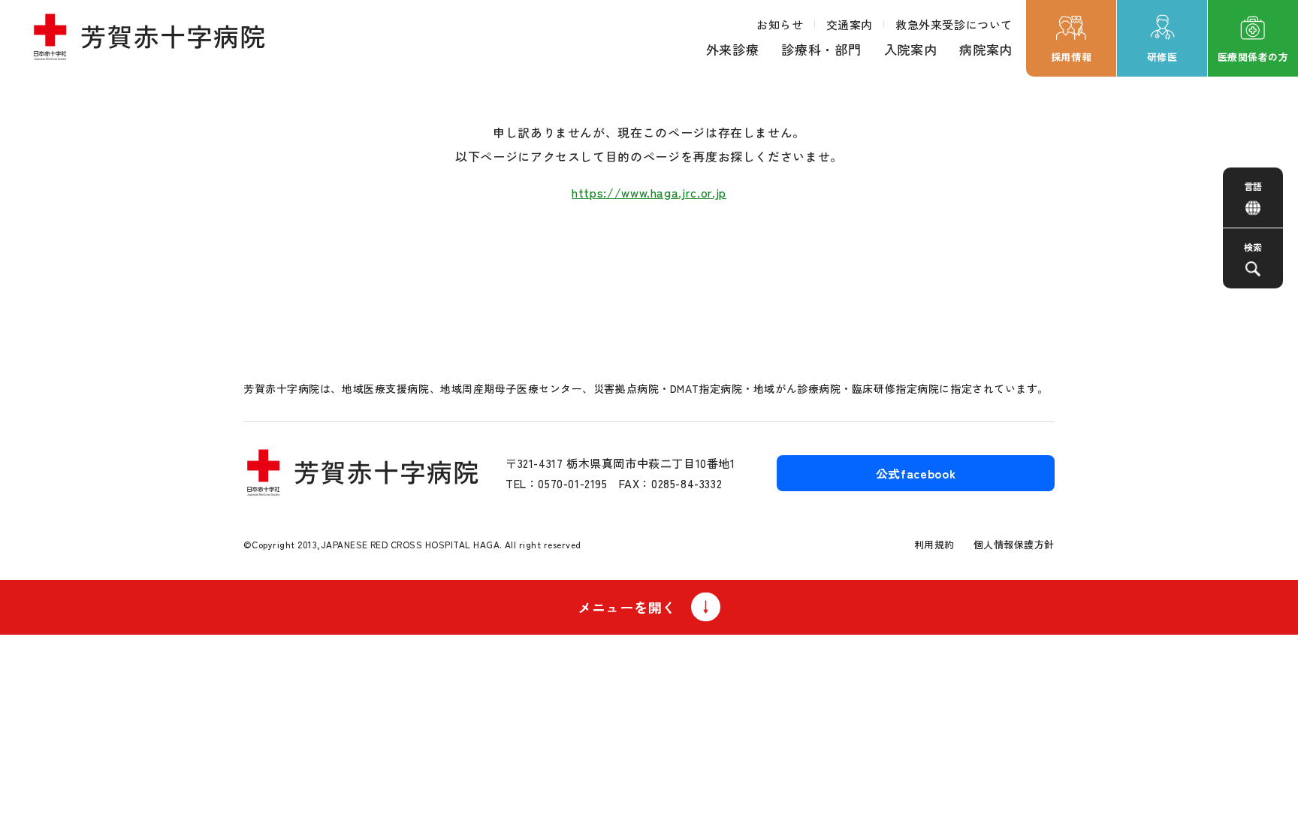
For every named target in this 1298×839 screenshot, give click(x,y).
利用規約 (934, 544)
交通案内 (849, 24)
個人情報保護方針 (1014, 544)
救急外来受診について (954, 24)
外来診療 (732, 49)
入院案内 (910, 49)
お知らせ (779, 24)
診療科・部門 (821, 49)
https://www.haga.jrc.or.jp (649, 192)
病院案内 (986, 49)
